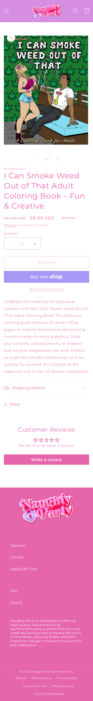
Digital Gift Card (23, 569)
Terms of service (35, 686)
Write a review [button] (46, 459)
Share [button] (15, 404)
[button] (6, 11)
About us (17, 545)
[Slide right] (58, 159)
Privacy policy (67, 678)
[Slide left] (35, 159)
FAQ (14, 591)
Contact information (49, 694)
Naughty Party (44, 671)
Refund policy (42, 678)
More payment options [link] (46, 289)
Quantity (11, 233)
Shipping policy (63, 686)
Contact (17, 557)
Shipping (10, 225)
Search (16, 602)
